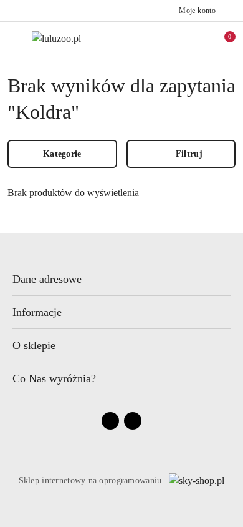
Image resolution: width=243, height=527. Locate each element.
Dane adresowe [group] (47, 279)
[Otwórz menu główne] (14, 38)
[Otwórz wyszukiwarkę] (169, 39)
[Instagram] (132, 421)
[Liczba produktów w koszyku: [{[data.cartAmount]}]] (221, 39)
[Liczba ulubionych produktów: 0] (195, 39)
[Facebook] (110, 421)
